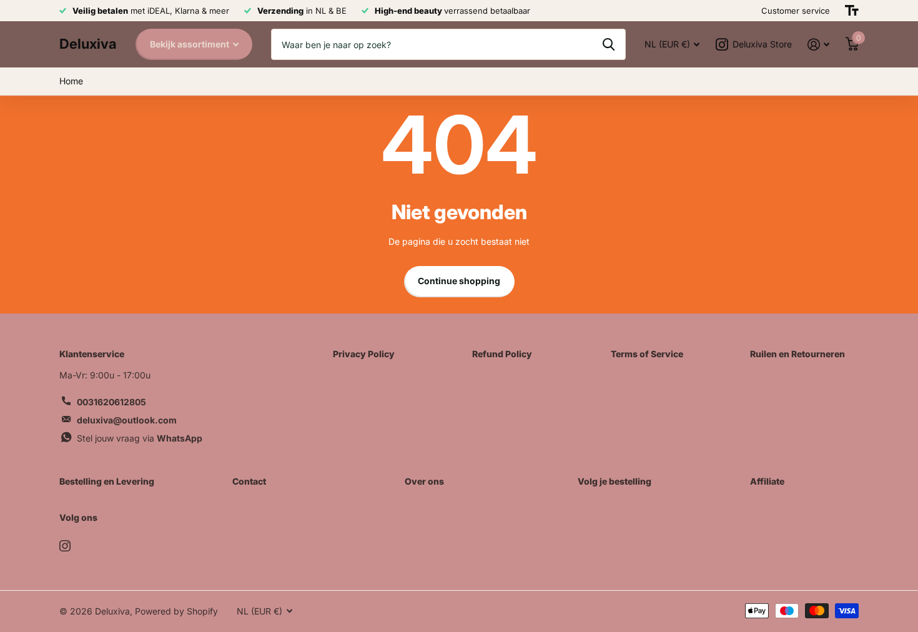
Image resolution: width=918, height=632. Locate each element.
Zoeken (608, 44)
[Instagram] (65, 545)
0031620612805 (111, 402)
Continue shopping (459, 280)
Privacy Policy (364, 353)
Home (71, 81)
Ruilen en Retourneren (797, 353)
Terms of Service (647, 353)
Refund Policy (502, 353)
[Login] (818, 45)
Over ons (424, 481)
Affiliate (767, 481)
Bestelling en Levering (106, 481)
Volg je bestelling (614, 481)
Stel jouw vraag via (139, 438)
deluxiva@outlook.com (127, 420)
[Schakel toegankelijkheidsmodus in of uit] (852, 10)
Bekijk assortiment (190, 44)
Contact (249, 481)
